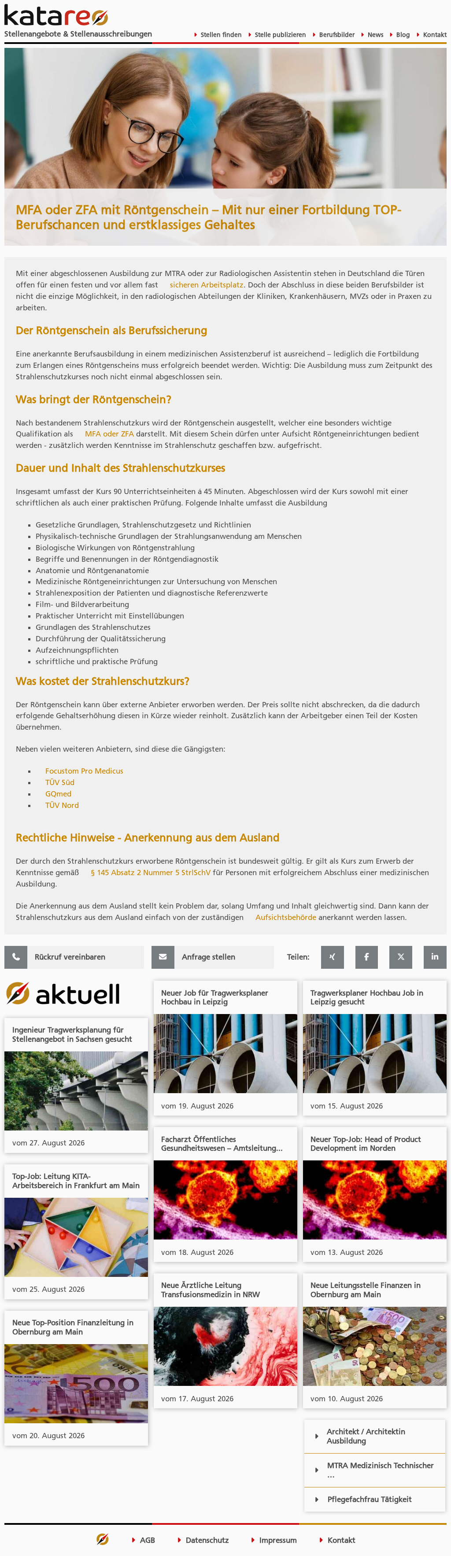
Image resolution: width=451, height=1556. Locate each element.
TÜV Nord (62, 805)
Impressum (277, 1540)
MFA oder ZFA (109, 433)
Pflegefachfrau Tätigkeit (370, 1499)
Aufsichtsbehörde (285, 917)
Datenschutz (206, 1540)
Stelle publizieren (279, 35)
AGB (146, 1540)
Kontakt (434, 35)
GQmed (58, 793)
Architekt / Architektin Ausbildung (366, 1436)
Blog (402, 35)
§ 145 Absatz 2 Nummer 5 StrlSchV (151, 872)
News (374, 35)
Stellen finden (220, 35)
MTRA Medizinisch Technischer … (380, 1470)
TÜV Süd (59, 782)
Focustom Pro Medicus (84, 771)
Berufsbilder (336, 35)
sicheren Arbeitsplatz (207, 284)
